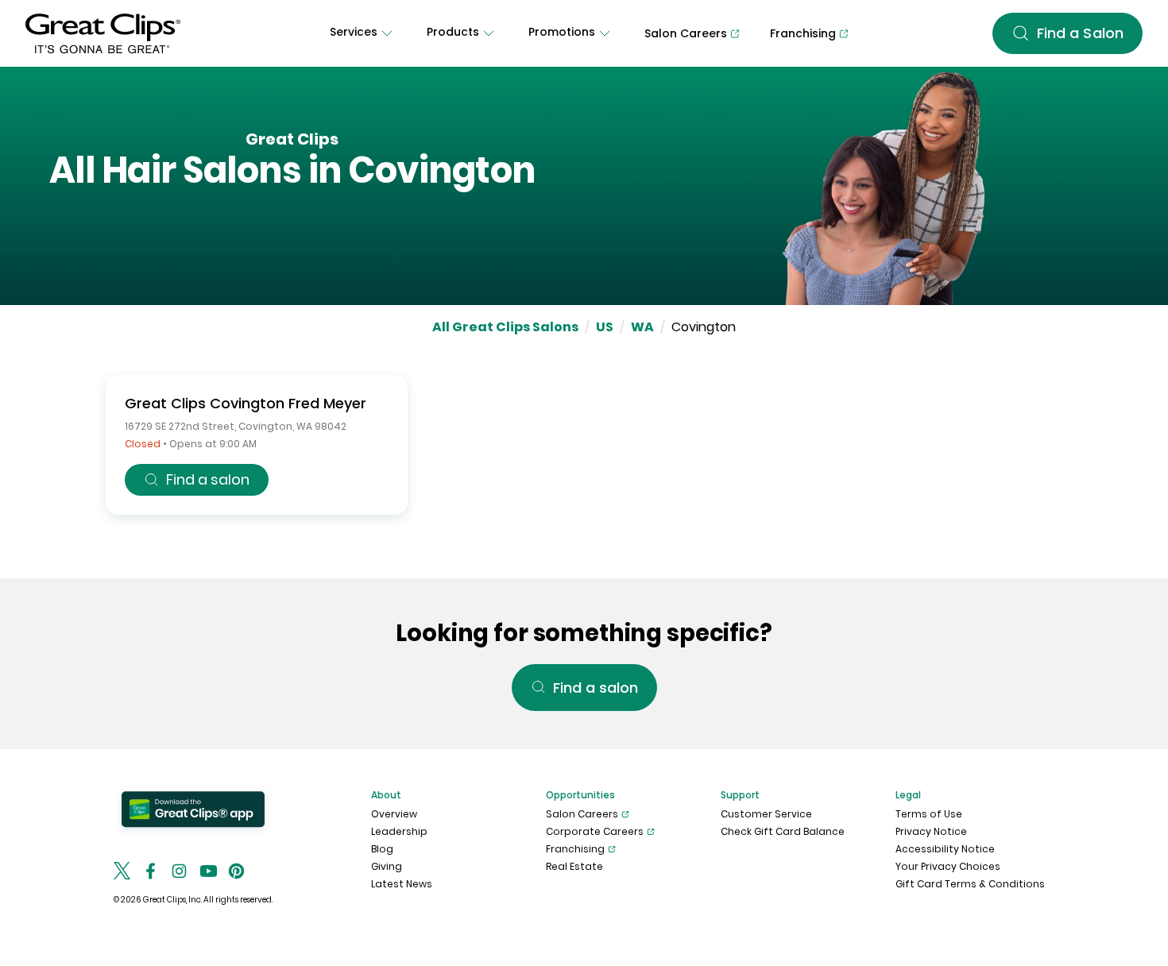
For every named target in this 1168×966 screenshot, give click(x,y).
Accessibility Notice (945, 849)
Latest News (401, 884)
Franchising (575, 849)
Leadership (399, 831)
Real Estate (574, 866)
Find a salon (207, 479)
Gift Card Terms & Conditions (970, 884)
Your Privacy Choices (947, 866)
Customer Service (766, 814)
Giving (386, 866)
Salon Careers (582, 814)
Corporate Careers (595, 831)
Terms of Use (928, 814)
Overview (394, 814)
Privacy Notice (931, 831)
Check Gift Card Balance (783, 831)
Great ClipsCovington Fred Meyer (245, 403)
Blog (382, 849)
